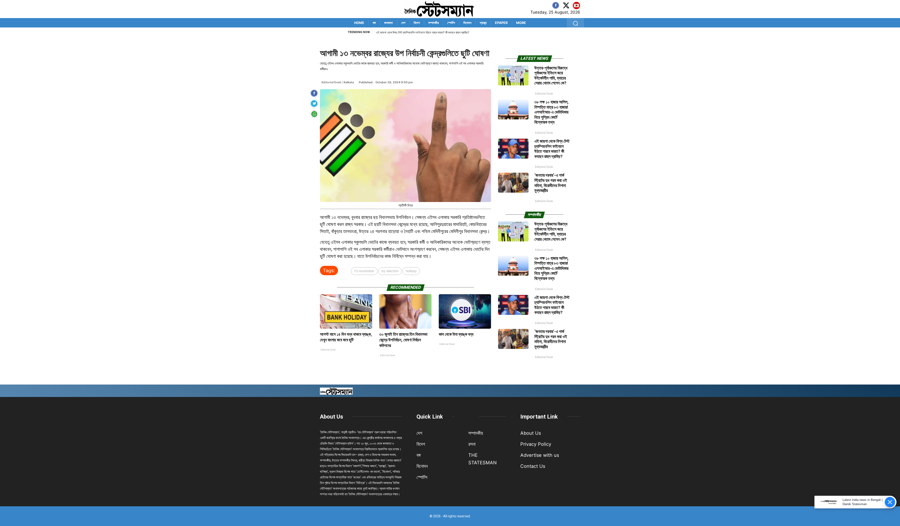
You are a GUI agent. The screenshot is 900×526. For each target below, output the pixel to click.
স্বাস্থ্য (483, 23)
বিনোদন (467, 23)
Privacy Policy (535, 444)
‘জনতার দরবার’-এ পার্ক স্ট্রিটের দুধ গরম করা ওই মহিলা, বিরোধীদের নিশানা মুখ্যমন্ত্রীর (550, 183)
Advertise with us (539, 455)
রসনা (472, 444)
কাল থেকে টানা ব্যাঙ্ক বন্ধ (456, 334)
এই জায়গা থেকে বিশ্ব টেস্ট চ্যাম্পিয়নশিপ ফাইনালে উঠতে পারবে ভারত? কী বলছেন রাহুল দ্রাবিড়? (422, 32)
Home (359, 23)
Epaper (501, 23)
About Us (331, 416)
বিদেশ (417, 23)
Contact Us (532, 466)
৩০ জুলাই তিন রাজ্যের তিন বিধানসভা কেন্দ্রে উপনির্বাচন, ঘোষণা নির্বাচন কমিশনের (403, 340)
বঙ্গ (374, 23)
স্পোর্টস (451, 23)
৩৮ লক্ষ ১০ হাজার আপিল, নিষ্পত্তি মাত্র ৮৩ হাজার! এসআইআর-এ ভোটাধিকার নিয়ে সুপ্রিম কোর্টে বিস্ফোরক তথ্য (551, 112)
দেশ (403, 23)
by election (390, 271)
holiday (411, 271)
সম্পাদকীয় (433, 23)
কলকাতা (388, 23)
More (521, 23)
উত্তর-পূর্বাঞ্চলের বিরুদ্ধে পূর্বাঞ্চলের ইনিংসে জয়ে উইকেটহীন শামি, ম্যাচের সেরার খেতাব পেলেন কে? (550, 75)
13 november (364, 271)
